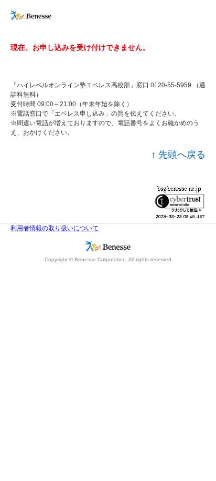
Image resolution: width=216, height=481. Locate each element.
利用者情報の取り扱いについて (54, 228)
